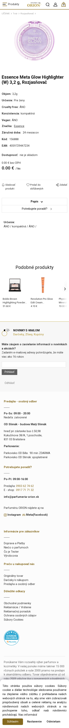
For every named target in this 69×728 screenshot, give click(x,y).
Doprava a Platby (14, 543)
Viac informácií (27, 714)
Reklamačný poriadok (17, 611)
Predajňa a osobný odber (19, 584)
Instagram (14, 514)
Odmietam (53, 721)
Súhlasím (12, 721)
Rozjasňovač (27, 13)
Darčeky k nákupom (16, 580)
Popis (34, 201)
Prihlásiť (9, 372)
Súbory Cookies (13, 619)
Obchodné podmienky (17, 603)
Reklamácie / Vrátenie (17, 607)
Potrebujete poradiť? (34, 208)
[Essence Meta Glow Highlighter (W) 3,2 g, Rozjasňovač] (34, 41)
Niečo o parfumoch (16, 547)
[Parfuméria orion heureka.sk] (11, 637)
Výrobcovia (11, 555)
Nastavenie (34, 721)
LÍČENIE (6, 13)
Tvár (15, 13)
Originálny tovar (13, 576)
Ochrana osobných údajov (20, 615)
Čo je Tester (11, 551)
